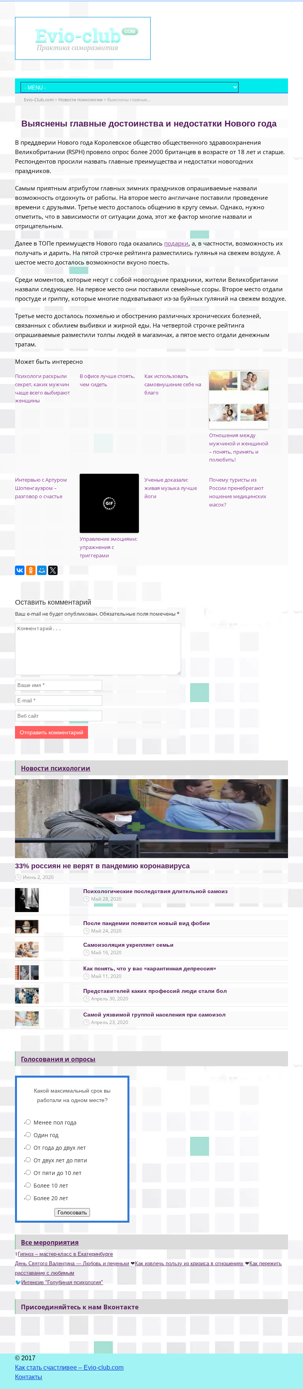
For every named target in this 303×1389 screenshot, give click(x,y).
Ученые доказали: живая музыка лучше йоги (170, 488)
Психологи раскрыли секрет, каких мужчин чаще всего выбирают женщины (42, 388)
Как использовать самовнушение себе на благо (172, 384)
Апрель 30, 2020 (109, 998)
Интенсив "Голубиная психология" (62, 1282)
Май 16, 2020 (106, 952)
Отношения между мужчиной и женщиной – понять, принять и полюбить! (238, 447)
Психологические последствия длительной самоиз (155, 891)
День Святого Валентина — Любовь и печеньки (72, 1263)
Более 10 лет (51, 1185)
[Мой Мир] (42, 570)
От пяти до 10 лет (58, 1173)
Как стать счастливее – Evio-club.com (69, 1367)
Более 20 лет (51, 1198)
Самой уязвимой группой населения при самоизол (154, 1014)
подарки (176, 243)
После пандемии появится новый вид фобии (146, 923)
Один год (46, 1135)
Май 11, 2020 (106, 976)
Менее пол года (55, 1122)
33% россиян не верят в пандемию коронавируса (102, 866)
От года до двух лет (60, 1147)
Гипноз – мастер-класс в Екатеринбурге (65, 1254)
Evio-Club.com (39, 99)
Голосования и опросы (58, 1059)
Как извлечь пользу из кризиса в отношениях (189, 1263)
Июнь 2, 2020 (38, 877)
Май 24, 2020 (106, 930)
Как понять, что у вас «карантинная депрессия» (149, 968)
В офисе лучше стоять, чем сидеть (107, 380)
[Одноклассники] (31, 570)
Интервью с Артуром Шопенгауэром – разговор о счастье (41, 488)
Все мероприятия (50, 1242)
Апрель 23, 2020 (109, 1022)
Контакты (28, 1377)
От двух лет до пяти (60, 1160)
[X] (53, 570)
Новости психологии (80, 99)
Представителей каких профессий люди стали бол (155, 991)
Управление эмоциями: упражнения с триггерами (108, 547)
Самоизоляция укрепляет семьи (128, 945)
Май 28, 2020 (106, 899)
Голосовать (72, 1212)
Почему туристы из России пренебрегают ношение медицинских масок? (237, 492)
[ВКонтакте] (19, 570)
